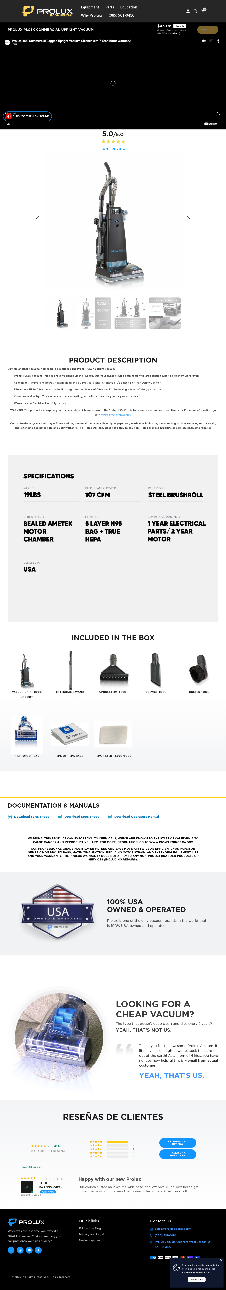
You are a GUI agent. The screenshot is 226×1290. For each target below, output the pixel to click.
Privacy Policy (203, 1273)
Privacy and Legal (91, 1234)
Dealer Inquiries (89, 1240)
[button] (96, 1142)
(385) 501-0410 (165, 1235)
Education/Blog (90, 1228)
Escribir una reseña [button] (177, 1142)
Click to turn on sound (31, 116)
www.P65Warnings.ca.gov (114, 415)
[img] (28, 1178)
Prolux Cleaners (60, 1277)
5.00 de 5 (54, 1146)
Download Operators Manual (136, 816)
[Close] (221, 1260)
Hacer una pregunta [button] (178, 1154)
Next (188, 218)
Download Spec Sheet (81, 816)
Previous (37, 218)
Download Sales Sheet (31, 816)
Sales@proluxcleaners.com (173, 1229)
